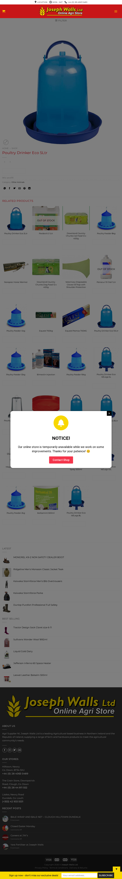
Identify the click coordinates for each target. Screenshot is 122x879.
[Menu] (115, 11)
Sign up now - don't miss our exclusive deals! (33, 875)
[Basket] (3, 11)
